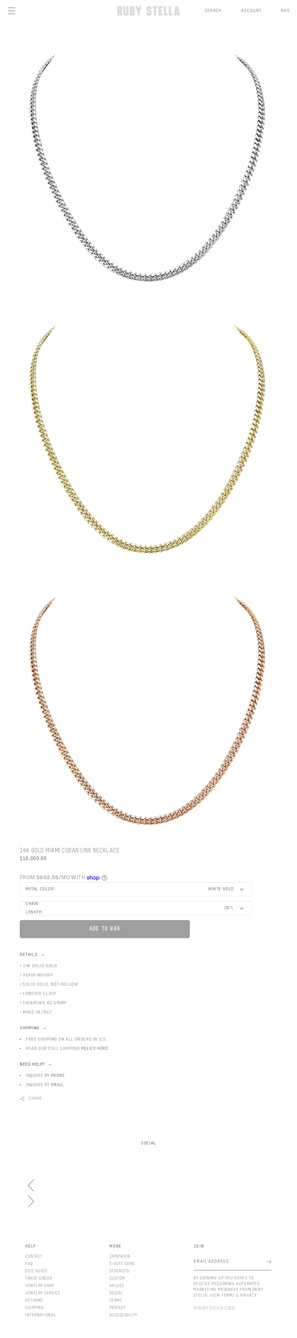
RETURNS (34, 1300)
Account (251, 11)
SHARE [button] (35, 1098)
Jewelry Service (42, 1293)
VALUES (116, 1286)
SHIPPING (34, 1308)
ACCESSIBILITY (123, 1315)
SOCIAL (116, 1293)
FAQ (29, 1264)
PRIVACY (117, 1308)
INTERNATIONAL (40, 1315)
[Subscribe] (268, 1262)
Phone (58, 1075)
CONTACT (34, 1256)
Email (57, 1085)
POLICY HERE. (95, 1048)
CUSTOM (117, 1278)
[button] (213, 11)
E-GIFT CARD (122, 1264)
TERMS (115, 1300)
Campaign (119, 1256)
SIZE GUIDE (36, 1271)
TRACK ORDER (38, 1278)
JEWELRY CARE (40, 1286)
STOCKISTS (119, 1271)
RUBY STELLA (211, 1308)
